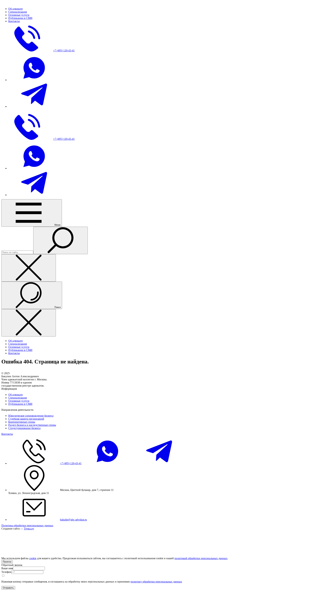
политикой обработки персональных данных (200, 558)
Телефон (6, 571)
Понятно (7, 561)
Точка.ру (29, 528)
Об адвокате (15, 394)
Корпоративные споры (21, 421)
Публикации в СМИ (20, 403)
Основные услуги (18, 400)
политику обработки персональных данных (156, 581)
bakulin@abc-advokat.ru (73, 519)
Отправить (8, 588)
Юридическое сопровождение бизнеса (30, 415)
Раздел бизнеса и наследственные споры (32, 425)
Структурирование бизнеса (24, 428)
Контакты (7, 434)
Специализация (17, 397)
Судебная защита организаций (26, 418)
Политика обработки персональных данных (27, 525)
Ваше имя (7, 568)
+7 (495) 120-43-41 (71, 463)
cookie (32, 558)
